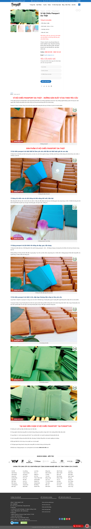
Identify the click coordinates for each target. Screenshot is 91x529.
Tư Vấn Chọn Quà (56, 4)
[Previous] (13, 16)
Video (49, 4)
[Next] (36, 16)
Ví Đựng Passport (55, 10)
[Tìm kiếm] (79, 4)
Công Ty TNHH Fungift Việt (53, 527)
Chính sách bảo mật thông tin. (48, 502)
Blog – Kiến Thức (66, 4)
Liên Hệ (73, 4)
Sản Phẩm (38, 4)
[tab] (12, 94)
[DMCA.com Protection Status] (24, 522)
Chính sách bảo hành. (46, 511)
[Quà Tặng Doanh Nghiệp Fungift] (19, 4)
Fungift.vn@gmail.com (49, 55)
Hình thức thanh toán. (46, 504)
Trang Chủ (32, 4)
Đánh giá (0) (17, 94)
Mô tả (12, 94)
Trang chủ (43, 10)
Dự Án (45, 4)
